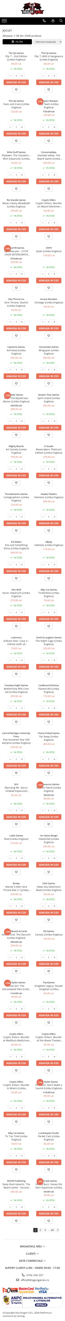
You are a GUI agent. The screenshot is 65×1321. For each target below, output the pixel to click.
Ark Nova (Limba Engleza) (16, 352)
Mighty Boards (16, 446)
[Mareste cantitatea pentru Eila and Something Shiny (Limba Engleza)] (22, 564)
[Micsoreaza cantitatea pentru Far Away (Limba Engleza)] (43, 759)
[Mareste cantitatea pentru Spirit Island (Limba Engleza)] (54, 421)
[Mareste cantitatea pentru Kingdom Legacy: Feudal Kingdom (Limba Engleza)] (54, 1009)
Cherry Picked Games (49, 733)
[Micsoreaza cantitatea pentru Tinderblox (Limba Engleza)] (43, 612)
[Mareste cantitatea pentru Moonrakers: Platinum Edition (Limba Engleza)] (54, 469)
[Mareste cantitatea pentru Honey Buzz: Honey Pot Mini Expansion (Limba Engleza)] (54, 1207)
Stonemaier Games (49, 346)
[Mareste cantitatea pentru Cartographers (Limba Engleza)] (22, 517)
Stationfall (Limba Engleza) (49, 840)
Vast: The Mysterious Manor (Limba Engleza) (16, 399)
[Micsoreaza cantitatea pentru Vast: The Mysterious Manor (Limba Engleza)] (10, 421)
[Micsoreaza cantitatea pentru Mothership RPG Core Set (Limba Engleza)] (10, 708)
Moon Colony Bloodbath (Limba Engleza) (16, 205)
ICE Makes (16, 541)
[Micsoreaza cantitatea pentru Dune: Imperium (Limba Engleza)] (10, 612)
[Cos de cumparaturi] (53, 20)
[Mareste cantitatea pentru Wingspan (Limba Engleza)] (54, 370)
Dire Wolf (16, 589)
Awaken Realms (49, 494)
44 (52, 1230)
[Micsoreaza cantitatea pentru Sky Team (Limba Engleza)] (43, 127)
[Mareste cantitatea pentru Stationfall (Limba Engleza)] (54, 858)
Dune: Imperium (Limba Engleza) (16, 594)
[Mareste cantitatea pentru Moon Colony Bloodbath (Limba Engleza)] (22, 223)
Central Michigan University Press (16, 735)
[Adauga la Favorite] (16, 89)
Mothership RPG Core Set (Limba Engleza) (16, 690)
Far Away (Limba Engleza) (48, 738)
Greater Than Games (48, 394)
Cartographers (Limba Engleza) (16, 499)
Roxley (16, 883)
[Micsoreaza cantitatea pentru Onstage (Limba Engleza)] (43, 322)
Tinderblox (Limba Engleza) (48, 594)
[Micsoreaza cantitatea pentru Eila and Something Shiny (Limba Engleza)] (10, 564)
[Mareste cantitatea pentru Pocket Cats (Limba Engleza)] (54, 1156)
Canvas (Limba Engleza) (48, 934)
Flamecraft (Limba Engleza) (48, 690)
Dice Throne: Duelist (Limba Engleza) (16, 304)
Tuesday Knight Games (16, 685)
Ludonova (16, 637)
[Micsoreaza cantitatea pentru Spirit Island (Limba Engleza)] (43, 421)
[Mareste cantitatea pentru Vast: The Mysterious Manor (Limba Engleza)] (22, 421)
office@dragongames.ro (34, 1280)
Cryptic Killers (49, 200)
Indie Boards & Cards (16, 931)
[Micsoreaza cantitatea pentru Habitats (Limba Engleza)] (43, 564)
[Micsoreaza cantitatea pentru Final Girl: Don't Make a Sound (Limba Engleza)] (43, 1108)
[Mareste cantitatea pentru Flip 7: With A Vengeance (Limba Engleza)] (54, 76)
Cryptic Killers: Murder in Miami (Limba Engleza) (16, 1086)
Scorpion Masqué (49, 100)
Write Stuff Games (16, 152)
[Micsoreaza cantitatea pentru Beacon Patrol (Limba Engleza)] (43, 810)
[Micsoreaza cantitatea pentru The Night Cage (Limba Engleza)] (43, 660)
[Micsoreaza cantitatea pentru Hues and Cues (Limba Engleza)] (10, 127)
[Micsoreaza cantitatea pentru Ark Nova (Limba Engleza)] (10, 370)
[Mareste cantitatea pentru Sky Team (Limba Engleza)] (54, 127)
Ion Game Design (49, 835)
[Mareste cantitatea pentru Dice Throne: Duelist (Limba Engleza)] (22, 322)
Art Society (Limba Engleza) (16, 451)
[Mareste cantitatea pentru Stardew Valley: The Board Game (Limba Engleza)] (54, 175)
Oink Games (48, 883)
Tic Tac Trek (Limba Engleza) (16, 1138)
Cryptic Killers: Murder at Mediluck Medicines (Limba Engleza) (16, 1038)
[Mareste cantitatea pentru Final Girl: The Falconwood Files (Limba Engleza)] (22, 1009)
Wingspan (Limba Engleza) (49, 352)
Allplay (48, 541)
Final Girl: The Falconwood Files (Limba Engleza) (16, 987)
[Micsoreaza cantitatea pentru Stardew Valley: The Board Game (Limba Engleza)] (43, 175)
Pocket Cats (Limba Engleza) (49, 1138)
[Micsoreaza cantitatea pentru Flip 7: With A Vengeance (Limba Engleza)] (43, 76)
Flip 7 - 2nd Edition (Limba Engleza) (16, 58)
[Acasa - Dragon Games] (32, 9)
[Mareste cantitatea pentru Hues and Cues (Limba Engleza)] (22, 127)
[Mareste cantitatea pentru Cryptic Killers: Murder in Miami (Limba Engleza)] (22, 1108)
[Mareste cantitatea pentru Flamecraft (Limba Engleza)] (54, 708)
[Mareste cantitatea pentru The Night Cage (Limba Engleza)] (54, 660)
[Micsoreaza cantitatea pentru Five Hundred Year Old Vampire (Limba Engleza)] (10, 759)
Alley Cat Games (49, 589)
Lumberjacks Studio (48, 1133)
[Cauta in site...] (61, 20)
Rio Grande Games (16, 200)
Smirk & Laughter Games (49, 637)
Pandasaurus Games (48, 784)
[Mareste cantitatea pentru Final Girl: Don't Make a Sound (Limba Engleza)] (54, 1108)
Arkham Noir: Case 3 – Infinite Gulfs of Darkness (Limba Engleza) (16, 642)
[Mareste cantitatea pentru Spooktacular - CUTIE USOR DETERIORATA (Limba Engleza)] (22, 274)
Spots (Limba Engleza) (48, 251)
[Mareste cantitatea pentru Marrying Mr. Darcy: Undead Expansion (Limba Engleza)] (22, 810)
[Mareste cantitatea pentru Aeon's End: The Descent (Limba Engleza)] (22, 957)
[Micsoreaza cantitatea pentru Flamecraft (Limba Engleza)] (43, 708)
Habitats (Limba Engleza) (48, 545)
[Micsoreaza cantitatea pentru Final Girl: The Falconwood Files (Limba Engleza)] (10, 1009)
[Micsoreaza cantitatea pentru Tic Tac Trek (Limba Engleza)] (10, 1156)
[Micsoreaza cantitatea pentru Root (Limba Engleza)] (10, 858)
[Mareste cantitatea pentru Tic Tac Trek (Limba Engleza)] (22, 1156)
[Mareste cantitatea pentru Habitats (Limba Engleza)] (54, 564)
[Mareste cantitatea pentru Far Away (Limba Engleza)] (54, 759)
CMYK (49, 247)
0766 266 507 (34, 1275)
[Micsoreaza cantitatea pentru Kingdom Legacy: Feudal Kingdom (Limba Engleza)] (43, 1009)
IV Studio (48, 446)
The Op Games (16, 53)
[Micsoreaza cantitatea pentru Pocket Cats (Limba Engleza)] (43, 1156)
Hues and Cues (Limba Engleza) (16, 105)
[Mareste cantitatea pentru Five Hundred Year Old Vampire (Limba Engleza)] (22, 759)
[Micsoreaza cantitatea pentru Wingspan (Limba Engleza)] (43, 370)
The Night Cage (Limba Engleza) (49, 642)
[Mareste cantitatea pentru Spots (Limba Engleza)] (54, 274)
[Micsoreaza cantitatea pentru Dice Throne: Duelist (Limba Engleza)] (10, 322)
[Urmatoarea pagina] (57, 1230)
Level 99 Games (16, 247)
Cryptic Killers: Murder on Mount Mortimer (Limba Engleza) (49, 205)
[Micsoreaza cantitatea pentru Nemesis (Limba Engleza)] (43, 517)
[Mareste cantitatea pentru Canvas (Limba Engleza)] (54, 957)
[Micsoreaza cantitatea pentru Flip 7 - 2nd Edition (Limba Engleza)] (10, 76)
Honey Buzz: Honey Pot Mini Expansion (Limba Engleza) (49, 1186)
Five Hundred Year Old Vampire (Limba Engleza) (16, 741)
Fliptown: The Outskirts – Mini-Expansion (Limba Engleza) (16, 157)
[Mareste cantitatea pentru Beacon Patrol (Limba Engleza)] (54, 810)
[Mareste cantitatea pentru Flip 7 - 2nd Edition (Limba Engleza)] (22, 76)
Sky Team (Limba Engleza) (48, 105)
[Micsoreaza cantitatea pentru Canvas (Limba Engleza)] (43, 957)
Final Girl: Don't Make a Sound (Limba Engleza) (48, 1086)
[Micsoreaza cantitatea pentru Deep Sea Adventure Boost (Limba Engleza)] (43, 906)
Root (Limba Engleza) (16, 839)
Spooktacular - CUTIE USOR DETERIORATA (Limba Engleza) (16, 253)
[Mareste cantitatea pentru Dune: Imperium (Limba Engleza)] (22, 612)
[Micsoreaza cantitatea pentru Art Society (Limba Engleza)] (10, 469)
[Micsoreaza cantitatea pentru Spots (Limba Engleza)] (43, 274)
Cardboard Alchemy (48, 685)
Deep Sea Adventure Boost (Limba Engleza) (48, 888)
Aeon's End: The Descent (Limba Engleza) (16, 936)
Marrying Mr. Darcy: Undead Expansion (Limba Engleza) (16, 789)
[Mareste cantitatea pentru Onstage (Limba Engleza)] (54, 322)
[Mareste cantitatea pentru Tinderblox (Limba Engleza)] (54, 612)
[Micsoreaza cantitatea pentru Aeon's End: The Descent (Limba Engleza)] (10, 957)
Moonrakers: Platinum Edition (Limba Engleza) (48, 451)
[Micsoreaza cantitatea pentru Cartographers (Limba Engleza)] (10, 517)
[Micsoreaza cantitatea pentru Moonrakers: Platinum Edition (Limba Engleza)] (43, 469)
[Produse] (5, 21)
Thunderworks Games (16, 494)
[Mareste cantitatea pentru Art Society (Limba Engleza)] (22, 469)
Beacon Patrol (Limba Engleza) (49, 789)
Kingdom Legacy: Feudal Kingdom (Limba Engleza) (49, 987)
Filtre (18, 41)
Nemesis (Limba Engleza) (48, 497)
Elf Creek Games (49, 1180)
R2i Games (48, 931)
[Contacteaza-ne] (44, 20)
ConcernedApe (48, 152)
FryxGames (49, 982)
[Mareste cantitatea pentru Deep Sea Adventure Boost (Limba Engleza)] (54, 906)
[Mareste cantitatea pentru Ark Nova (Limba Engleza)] (22, 370)
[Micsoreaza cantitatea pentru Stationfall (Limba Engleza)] (43, 858)
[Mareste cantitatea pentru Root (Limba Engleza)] (22, 858)
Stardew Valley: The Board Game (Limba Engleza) (48, 157)
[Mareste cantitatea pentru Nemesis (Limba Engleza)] (54, 517)
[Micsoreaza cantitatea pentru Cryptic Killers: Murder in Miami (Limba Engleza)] (10, 1108)
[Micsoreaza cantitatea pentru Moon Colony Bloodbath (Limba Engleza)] (10, 223)
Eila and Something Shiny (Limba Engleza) (16, 546)
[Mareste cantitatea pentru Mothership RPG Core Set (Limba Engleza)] (22, 708)
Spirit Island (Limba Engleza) (48, 399)
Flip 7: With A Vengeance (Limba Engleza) (48, 58)
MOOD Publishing (16, 1180)
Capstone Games (16, 346)
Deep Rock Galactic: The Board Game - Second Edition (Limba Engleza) (16, 1186)
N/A (16, 784)
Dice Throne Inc (16, 299)
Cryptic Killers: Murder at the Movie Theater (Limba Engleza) (49, 1038)
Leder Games (16, 394)
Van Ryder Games (16, 982)
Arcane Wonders (48, 299)
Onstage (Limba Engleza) (48, 302)
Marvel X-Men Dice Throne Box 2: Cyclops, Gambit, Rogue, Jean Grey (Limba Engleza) (16, 888)
